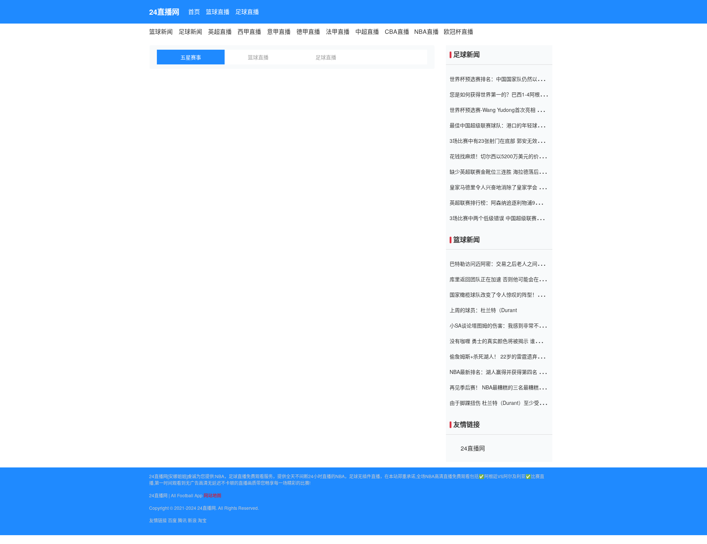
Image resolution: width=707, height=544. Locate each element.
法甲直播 (337, 31)
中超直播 (367, 31)
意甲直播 (279, 31)
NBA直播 (426, 31)
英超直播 (220, 31)
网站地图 (212, 495)
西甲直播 (249, 31)
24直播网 (164, 11)
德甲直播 (308, 31)
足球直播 (247, 11)
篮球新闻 (161, 31)
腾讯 (182, 520)
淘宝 (202, 520)
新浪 (192, 520)
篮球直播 (217, 11)
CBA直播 (397, 31)
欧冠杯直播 (458, 31)
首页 (194, 11)
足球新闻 (190, 31)
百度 (172, 520)
